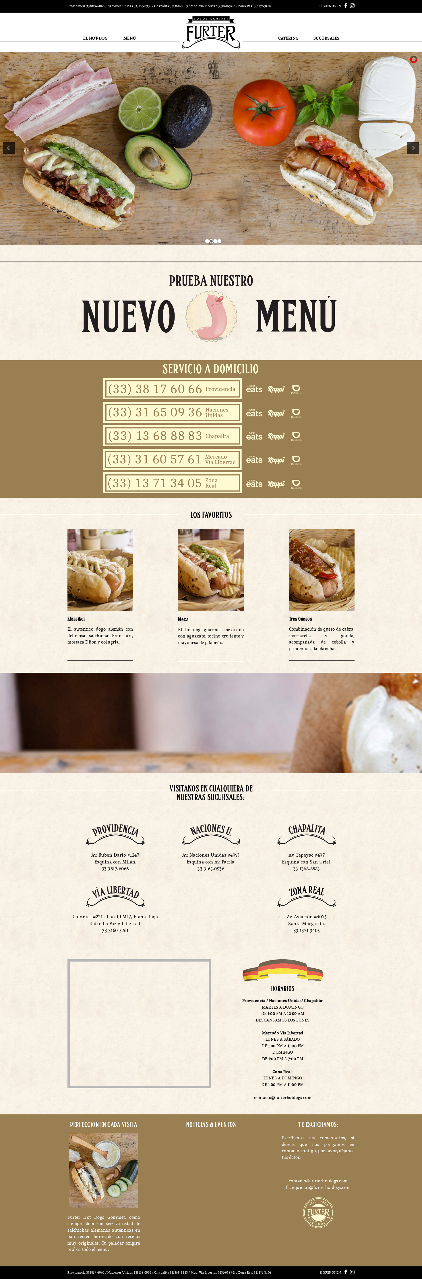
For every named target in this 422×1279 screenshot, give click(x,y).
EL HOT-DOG (95, 38)
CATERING (288, 38)
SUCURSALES (326, 38)
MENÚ (129, 38)
